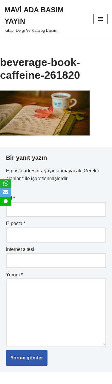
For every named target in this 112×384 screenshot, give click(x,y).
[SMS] (5, 201)
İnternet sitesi (20, 249)
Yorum (14, 274)
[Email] (5, 192)
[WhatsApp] (5, 183)
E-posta (15, 223)
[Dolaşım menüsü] (100, 19)
